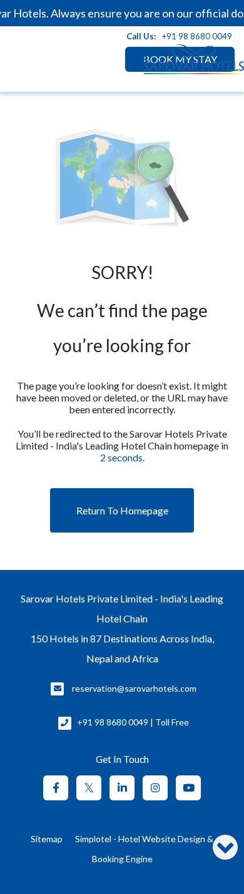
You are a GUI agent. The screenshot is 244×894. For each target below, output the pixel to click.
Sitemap (47, 838)
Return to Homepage (122, 510)
